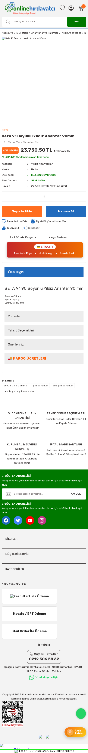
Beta (34, 169)
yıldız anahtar (40, 385)
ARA (76, 21)
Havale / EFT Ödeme (29, 614)
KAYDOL (76, 493)
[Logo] (30, 7)
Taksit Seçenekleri (21, 330)
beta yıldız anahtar (63, 385)
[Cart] (81, 8)
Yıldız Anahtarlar (42, 163)
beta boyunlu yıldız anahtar (19, 391)
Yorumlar (14, 316)
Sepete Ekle (22, 211)
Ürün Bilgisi (16, 272)
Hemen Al (66, 211)
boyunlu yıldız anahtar (16, 385)
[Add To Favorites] (14, 221)
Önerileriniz (16, 344)
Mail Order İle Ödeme (29, 631)
